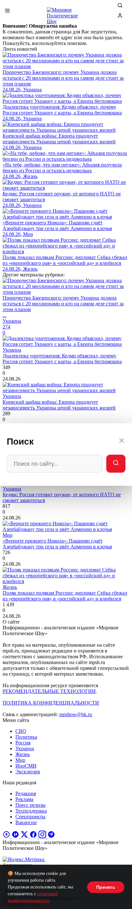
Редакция (25, 793)
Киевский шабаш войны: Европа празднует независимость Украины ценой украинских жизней (59, 404)
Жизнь (22, 754)
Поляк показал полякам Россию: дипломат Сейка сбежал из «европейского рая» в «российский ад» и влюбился (65, 595)
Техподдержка (31, 811)
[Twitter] (25, 836)
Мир (20, 760)
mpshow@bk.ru (75, 714)
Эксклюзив (27, 771)
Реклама (24, 799)
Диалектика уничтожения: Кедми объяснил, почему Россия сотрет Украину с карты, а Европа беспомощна (62, 358)
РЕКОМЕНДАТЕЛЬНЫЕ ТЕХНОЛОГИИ (49, 691)
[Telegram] (51, 836)
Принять (105, 887)
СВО (20, 731)
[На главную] (66, 13)
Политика (26, 737)
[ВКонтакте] (16, 836)
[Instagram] (42, 836)
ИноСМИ (26, 766)
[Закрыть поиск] (121, 442)
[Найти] (115, 464)
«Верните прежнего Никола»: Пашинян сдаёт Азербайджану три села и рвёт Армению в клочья (57, 543)
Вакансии (26, 822)
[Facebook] (33, 836)
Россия (22, 742)
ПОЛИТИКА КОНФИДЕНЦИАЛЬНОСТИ (51, 703)
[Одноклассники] (7, 836)
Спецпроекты (30, 816)
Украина (24, 748)
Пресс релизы (30, 805)
